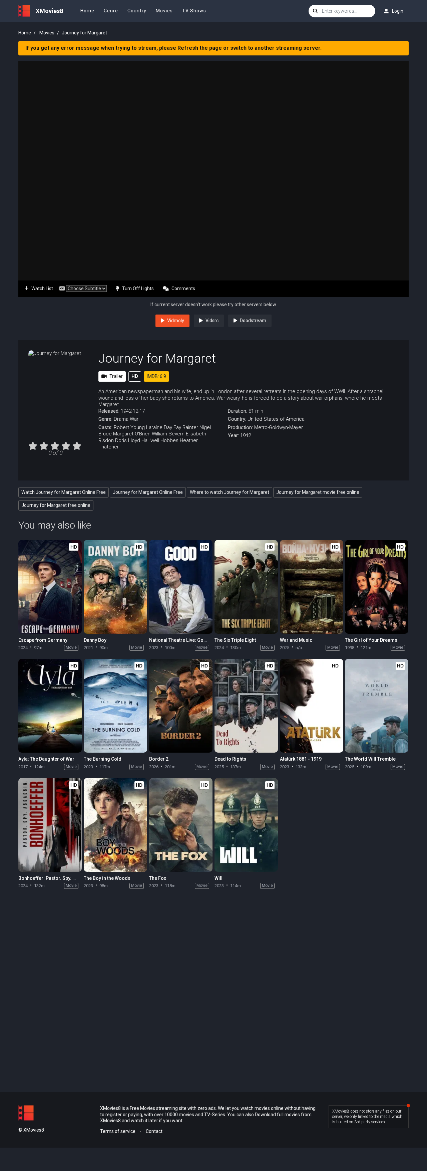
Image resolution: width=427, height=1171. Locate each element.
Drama (121, 419)
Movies (164, 10)
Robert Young (129, 427)
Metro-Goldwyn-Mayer (278, 427)
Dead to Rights (230, 759)
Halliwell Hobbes (159, 440)
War (134, 419)
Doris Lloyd (127, 440)
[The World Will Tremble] (376, 706)
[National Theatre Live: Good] (180, 587)
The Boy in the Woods (107, 878)
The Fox (157, 878)
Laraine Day (159, 427)
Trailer (116, 376)
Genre (111, 10)
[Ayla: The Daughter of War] (50, 706)
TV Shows (194, 10)
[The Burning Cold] (115, 706)
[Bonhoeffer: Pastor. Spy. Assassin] (50, 825)
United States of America (276, 419)
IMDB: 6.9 (156, 376)
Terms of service (117, 1131)
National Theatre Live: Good (179, 640)
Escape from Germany (42, 640)
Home (87, 10)
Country (136, 10)
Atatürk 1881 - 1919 (301, 759)
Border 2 (158, 759)
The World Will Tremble (370, 759)
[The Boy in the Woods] (115, 825)
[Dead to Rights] (246, 706)
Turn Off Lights (138, 288)
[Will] (246, 825)
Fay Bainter (185, 427)
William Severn (168, 434)
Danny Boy (95, 640)
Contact (154, 1131)
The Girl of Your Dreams (371, 640)
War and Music (296, 640)
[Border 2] (180, 706)
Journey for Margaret (157, 358)
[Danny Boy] (115, 587)
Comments (183, 288)
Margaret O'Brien (131, 434)
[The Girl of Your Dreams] (376, 587)
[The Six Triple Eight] (246, 587)
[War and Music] (311, 587)
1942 (245, 435)
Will (219, 878)
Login (397, 11)
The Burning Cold (102, 759)
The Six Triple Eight (235, 640)
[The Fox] (180, 825)
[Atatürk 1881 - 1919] (311, 706)
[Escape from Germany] (50, 587)
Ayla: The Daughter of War (46, 759)
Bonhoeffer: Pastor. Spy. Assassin (55, 878)
